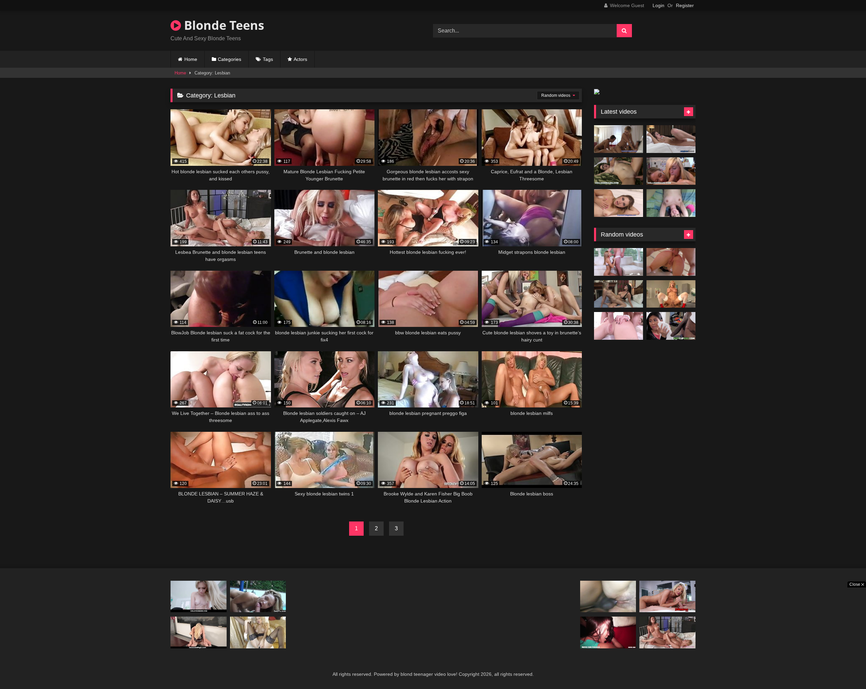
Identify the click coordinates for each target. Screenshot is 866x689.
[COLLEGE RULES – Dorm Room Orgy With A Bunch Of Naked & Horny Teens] (618, 171)
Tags (268, 59)
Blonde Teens (222, 25)
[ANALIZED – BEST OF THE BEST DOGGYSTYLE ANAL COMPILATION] (671, 262)
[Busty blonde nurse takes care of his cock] (671, 294)
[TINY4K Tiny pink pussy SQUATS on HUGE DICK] (618, 262)
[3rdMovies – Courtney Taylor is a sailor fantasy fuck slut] (667, 596)
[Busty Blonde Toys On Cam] (258, 632)
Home (190, 59)
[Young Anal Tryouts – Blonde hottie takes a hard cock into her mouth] (618, 326)
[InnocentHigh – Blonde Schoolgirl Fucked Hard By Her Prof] (198, 632)
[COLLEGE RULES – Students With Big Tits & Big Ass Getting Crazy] (671, 171)
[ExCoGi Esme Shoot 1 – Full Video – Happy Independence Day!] (671, 139)
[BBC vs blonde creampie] (608, 596)
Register (685, 5)
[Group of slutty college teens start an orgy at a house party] (608, 632)
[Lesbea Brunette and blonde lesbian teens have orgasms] (667, 632)
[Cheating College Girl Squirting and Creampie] (618, 203)
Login (658, 5)
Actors (300, 59)
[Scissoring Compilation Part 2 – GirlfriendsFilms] (618, 294)
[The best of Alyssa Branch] (258, 596)
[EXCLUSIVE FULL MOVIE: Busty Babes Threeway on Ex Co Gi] (618, 139)
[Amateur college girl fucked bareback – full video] (671, 203)
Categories (229, 59)
